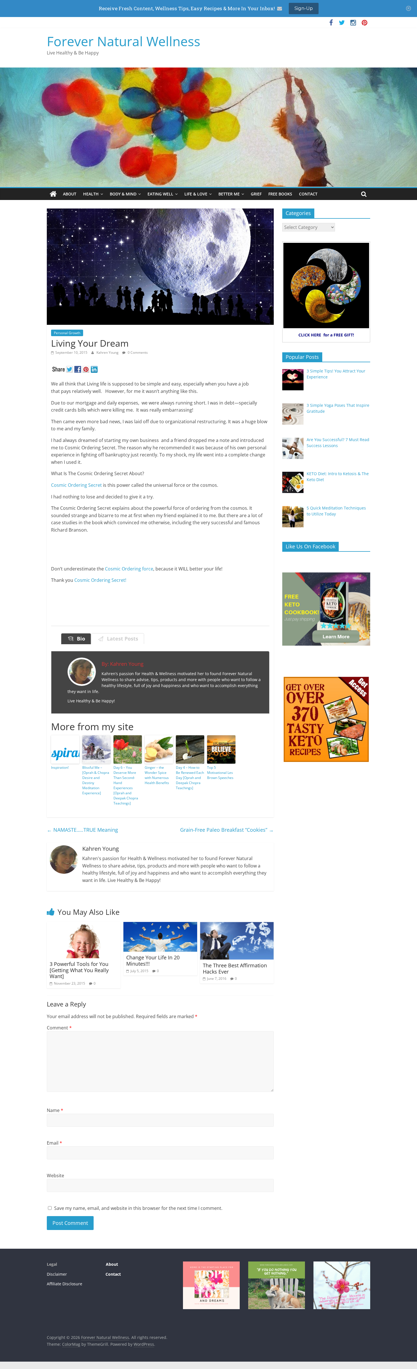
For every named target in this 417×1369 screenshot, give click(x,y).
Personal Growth (67, 332)
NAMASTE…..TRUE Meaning (82, 829)
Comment (59, 1028)
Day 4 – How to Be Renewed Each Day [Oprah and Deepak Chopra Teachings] (190, 777)
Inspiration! (60, 767)
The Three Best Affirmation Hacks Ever (235, 968)
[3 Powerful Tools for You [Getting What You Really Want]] (84, 925)
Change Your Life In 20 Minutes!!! (153, 960)
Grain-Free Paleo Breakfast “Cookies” (227, 829)
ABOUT (69, 194)
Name (55, 1110)
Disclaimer (57, 1274)
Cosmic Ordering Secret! (100, 580)
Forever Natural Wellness (123, 41)
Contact (113, 1274)
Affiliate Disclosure (64, 1283)
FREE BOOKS (280, 194)
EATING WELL (160, 194)
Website (55, 1175)
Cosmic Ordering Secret (76, 485)
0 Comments (137, 352)
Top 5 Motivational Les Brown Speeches (220, 772)
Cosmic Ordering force (129, 569)
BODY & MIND (123, 194)
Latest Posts (121, 638)
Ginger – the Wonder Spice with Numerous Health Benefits (157, 775)
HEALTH (91, 194)
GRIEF (256, 194)
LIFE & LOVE (195, 194)
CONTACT (308, 194)
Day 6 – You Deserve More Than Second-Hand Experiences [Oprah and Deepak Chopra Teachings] (125, 785)
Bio (79, 638)
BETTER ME (229, 194)
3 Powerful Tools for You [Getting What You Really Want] (79, 970)
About (111, 1264)
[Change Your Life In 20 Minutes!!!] (160, 925)
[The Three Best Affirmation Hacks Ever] (237, 925)
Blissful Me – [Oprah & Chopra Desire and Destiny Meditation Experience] (95, 780)
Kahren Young (107, 352)
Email (54, 1143)
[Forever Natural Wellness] (53, 194)
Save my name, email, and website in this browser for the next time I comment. (138, 1208)
